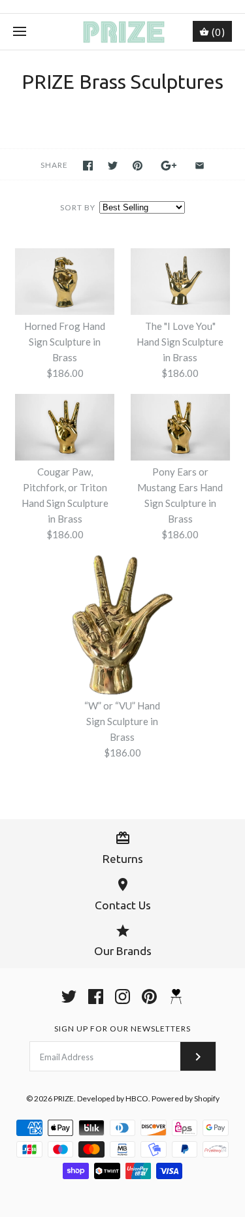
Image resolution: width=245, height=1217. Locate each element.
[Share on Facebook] (88, 165)
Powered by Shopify (186, 1098)
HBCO (136, 1098)
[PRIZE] (122, 31)
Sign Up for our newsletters (122, 1028)
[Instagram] (122, 996)
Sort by (77, 207)
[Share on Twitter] (113, 165)
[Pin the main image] (137, 165)
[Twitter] (68, 996)
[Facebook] (95, 996)
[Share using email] (199, 165)
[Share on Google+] (168, 165)
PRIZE (64, 1098)
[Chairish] (176, 996)
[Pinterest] (149, 996)
